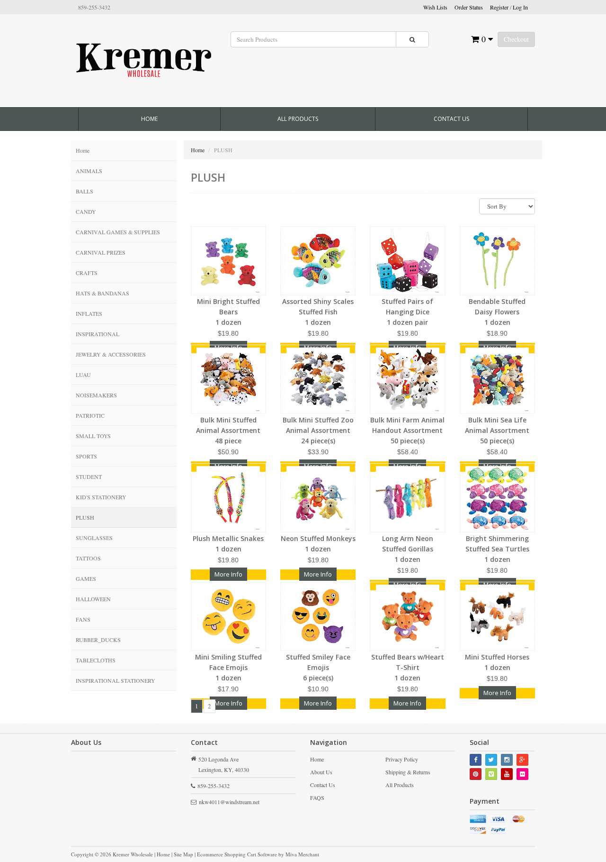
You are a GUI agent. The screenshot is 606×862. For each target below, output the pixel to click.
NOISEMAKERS (96, 395)
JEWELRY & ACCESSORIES (111, 354)
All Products (297, 119)
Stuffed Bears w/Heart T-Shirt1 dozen (407, 667)
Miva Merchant (302, 854)
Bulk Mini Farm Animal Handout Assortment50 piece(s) (407, 430)
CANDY (86, 211)
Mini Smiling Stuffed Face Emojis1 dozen (228, 667)
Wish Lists (435, 7)
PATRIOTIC (90, 415)
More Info (228, 574)
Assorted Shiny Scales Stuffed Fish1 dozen (318, 312)
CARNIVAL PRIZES (100, 252)
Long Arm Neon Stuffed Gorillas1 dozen (407, 549)
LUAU (83, 374)
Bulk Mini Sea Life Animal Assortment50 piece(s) (497, 430)
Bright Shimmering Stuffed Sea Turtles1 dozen (497, 549)
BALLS (84, 191)
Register (499, 7)
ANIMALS (89, 170)
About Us (321, 772)
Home (149, 119)
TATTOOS (88, 558)
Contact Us (451, 119)
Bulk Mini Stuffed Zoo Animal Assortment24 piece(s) (318, 430)
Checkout (516, 39)
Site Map (183, 854)
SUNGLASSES (94, 537)
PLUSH (85, 517)
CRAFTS (87, 272)
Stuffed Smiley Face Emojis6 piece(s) (318, 667)
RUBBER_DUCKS (98, 639)
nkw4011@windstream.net (229, 802)
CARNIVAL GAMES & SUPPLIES (118, 232)
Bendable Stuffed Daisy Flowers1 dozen (497, 312)
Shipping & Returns (407, 772)
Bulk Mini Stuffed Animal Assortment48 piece (228, 430)
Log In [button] (520, 7)
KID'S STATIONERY (101, 497)
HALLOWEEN (93, 599)
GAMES (86, 578)
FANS (83, 619)
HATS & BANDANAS (102, 293)
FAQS (317, 797)
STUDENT (89, 476)
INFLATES (89, 313)
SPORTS (86, 456)
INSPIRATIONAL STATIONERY (115, 680)
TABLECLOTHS (96, 660)
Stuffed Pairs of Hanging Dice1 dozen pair (407, 312)
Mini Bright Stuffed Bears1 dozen (228, 312)
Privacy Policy (401, 759)
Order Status (468, 7)
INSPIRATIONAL (97, 334)
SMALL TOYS (93, 436)
